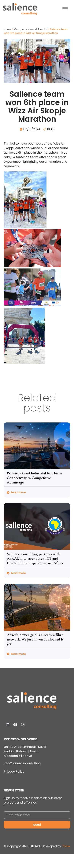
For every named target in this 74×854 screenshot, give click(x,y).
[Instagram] (23, 724)
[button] (65, 9)
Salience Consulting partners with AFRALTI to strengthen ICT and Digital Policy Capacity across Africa (35, 558)
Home (7, 29)
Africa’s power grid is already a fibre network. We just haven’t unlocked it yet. (35, 639)
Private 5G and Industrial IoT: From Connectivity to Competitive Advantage (34, 478)
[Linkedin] (7, 724)
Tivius (66, 846)
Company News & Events (30, 29)
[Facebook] (15, 724)
